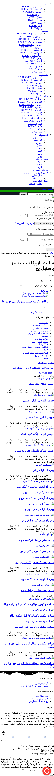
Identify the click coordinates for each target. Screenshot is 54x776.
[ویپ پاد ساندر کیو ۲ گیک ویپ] (39, 515)
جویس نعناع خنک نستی (41, 383)
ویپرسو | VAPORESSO (31, 82)
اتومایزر (38, 161)
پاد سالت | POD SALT (31, 50)
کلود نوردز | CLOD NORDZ (29, 36)
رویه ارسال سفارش (38, 701)
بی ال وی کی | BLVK (32, 55)
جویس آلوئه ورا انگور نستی (38, 400)
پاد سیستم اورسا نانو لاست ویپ (36, 539)
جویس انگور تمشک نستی (39, 417)
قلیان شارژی (36, 175)
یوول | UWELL (35, 20)
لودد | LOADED (34, 63)
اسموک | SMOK (34, 17)
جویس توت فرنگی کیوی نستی (37, 433)
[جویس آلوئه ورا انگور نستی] (43, 395)
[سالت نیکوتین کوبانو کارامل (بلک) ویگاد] (42, 610)
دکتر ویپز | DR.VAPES (31, 47)
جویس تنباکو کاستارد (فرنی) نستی (34, 450)
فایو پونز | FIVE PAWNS (30, 107)
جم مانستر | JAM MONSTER (28, 33)
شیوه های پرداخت (39, 698)
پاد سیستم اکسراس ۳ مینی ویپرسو (34, 562)
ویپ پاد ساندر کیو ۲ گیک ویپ (37, 520)
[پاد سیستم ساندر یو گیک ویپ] (43, 585)
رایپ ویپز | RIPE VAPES (30, 44)
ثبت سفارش (42, 696)
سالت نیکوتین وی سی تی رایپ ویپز (34, 626)
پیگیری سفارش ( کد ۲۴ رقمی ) (33, 686)
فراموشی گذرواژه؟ (24, 223)
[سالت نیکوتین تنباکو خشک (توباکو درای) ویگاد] (41, 599)
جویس (45, 31)
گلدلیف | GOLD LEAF (31, 115)
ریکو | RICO (36, 28)
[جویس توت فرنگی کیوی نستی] (38, 428)
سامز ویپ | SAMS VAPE (30, 42)
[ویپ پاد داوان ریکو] (44, 464)
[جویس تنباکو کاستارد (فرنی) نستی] (40, 445)
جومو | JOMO (36, 23)
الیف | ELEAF (35, 25)
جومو (39, 148)
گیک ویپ (38, 140)
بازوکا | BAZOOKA (33, 61)
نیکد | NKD (37, 72)
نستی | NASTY (35, 66)
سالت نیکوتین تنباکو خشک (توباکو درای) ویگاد (28, 604)
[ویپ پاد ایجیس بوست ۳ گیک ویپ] (38, 481)
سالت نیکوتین (41, 96)
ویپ (46, 3)
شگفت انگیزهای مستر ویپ (35, 347)
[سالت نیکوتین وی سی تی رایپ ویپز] (40, 621)
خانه (52, 253)
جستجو (23, 194)
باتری (39, 167)
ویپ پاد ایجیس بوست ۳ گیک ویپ (35, 486)
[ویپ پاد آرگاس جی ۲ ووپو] (41, 504)
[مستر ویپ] (48, 188)
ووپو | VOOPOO (34, 14)
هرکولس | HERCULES (31, 52)
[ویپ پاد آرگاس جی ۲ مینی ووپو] (38, 492)
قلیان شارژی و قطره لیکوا (35, 172)
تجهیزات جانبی (41, 159)
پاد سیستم (43, 74)
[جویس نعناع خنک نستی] (44, 378)
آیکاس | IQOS (35, 183)
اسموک (39, 145)
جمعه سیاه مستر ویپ (38, 333)
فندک (45, 349)
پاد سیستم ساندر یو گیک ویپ (37, 590)
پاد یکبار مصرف (40, 170)
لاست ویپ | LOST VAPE (30, 6)
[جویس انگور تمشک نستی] (41, 411)
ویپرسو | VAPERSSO (32, 12)
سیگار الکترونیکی (40, 181)
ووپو (40, 156)
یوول (40, 153)
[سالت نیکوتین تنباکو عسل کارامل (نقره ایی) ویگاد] (41, 658)
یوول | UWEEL (35, 91)
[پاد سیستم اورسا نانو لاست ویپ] (47, 534)
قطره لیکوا (37, 178)
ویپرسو (39, 142)
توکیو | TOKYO (35, 126)
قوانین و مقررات (40, 683)
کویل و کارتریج (41, 134)
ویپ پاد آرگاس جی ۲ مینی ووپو (36, 498)
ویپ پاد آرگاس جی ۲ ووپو (39, 509)
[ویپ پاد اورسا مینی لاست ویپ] (39, 573)
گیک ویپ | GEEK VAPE (31, 9)
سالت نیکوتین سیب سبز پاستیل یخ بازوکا (25, 301)
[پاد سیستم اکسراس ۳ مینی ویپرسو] (43, 557)
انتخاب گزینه (36, 312)
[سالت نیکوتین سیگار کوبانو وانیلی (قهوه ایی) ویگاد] (38, 638)
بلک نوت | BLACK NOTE (30, 102)
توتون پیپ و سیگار (39, 330)
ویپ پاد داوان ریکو (43, 470)
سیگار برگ (43, 344)
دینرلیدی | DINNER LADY (29, 99)
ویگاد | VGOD (35, 69)
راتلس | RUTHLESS (32, 58)
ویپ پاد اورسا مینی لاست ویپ (37, 579)
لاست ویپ (37, 137)
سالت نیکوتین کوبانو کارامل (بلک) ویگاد (32, 615)
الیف (40, 151)
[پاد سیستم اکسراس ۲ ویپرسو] (42, 545)
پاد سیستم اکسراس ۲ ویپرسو (37, 551)
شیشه (39, 164)
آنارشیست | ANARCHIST (29, 39)
